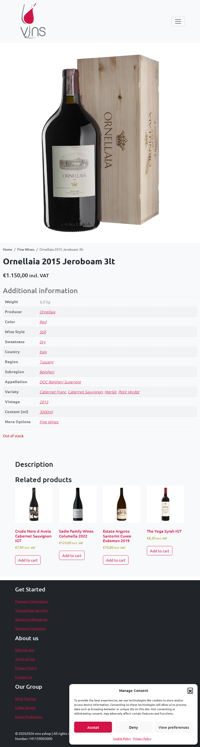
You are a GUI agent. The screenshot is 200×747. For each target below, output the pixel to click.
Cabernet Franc (53, 391)
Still (43, 331)
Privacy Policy (142, 738)
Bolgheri (47, 371)
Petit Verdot (128, 391)
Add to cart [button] (28, 560)
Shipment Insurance (30, 628)
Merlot (110, 391)
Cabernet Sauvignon (85, 391)
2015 (44, 401)
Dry (43, 341)
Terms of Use (25, 659)
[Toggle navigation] (178, 21)
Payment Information (31, 601)
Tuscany (46, 361)
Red (43, 321)
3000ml (46, 411)
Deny (133, 727)
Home (7, 249)
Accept (93, 727)
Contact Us (23, 677)
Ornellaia (47, 311)
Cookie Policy (122, 738)
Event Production (28, 716)
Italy (43, 351)
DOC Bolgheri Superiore (60, 381)
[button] (190, 690)
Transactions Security (31, 610)
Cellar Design (25, 707)
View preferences (174, 727)
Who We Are (24, 649)
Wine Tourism (25, 698)
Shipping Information (31, 619)
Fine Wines (25, 249)
